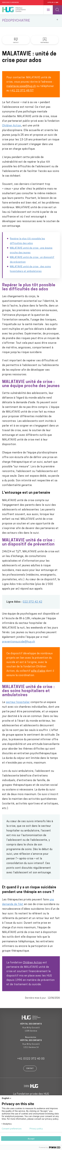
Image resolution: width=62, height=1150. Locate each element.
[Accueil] (14, 9)
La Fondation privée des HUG (31, 1094)
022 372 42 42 (32, 602)
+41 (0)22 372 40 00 (31, 1059)
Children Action (11, 126)
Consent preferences (11, 1128)
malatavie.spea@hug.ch (21, 86)
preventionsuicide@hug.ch (18, 642)
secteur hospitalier (18, 702)
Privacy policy (36, 1128)
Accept (31, 1138)
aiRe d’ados (38, 671)
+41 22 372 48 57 (22, 90)
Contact (30, 1068)
